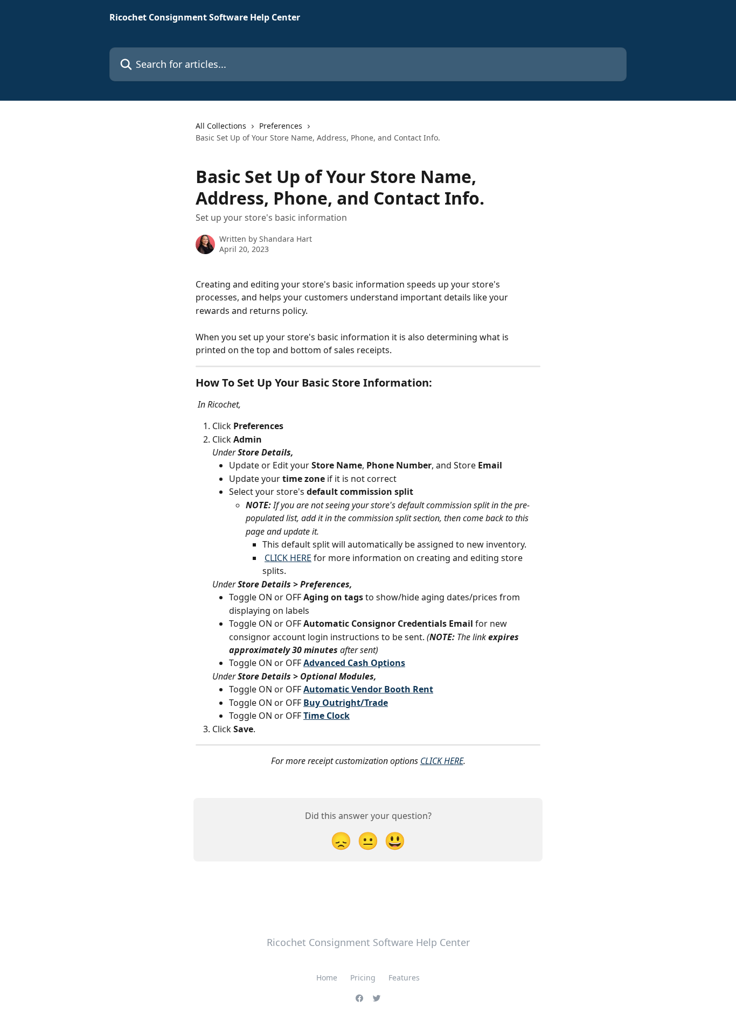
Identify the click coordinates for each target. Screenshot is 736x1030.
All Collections (221, 126)
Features (404, 977)
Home (326, 977)
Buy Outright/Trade (345, 703)
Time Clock (326, 715)
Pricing (363, 977)
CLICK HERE (288, 558)
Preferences (280, 126)
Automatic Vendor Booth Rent (368, 689)
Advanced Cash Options (354, 663)
